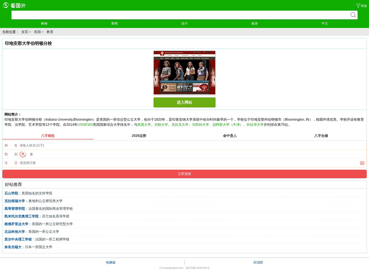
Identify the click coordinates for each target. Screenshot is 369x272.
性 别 (11, 154)
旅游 (254, 23)
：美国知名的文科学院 (28, 193)
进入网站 (184, 102)
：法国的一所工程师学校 (36, 239)
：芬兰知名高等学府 (36, 216)
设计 (184, 23)
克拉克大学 (180, 124)
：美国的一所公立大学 (31, 231)
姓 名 (11, 145)
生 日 (11, 163)
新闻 (114, 23)
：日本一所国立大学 (28, 247)
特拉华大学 (255, 124)
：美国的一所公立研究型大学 (38, 224)
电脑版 (111, 262)
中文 (325, 23)
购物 (44, 23)
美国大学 (144, 124)
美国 (37, 32)
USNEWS (85, 124)
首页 (24, 32)
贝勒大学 (161, 124)
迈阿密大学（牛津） (227, 124)
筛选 (364, 5)
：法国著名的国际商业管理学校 (38, 208)
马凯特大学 (200, 124)
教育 (50, 32)
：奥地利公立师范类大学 (33, 201)
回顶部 (258, 262)
